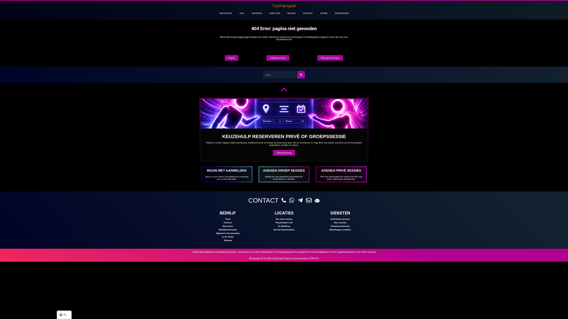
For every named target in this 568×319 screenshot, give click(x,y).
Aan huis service (284, 219)
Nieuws (291, 13)
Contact (308, 13)
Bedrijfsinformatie (228, 229)
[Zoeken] (301, 74)
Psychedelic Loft (284, 222)
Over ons (274, 13)
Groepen (257, 13)
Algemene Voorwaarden (228, 233)
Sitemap (228, 240)
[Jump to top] (284, 89)
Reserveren (342, 13)
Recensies (228, 226)
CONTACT (263, 200)
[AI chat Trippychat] (317, 200)
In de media (228, 237)
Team (227, 219)
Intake (323, 13)
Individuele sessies (340, 219)
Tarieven (228, 222)
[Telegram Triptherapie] (300, 200)
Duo (242, 13)
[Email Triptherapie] (309, 200)
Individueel (225, 13)
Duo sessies (340, 222)
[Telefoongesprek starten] (283, 200)
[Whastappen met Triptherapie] (292, 200)
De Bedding (284, 226)
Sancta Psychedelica (284, 229)
